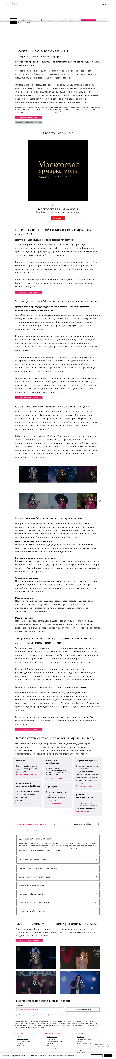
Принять (107, 1056)
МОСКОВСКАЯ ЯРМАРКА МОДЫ (58, 209)
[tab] (30, 830)
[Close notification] (113, 1043)
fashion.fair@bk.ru (13, 4)
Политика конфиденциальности (30, 1057)
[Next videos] (99, 474)
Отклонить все (96, 1056)
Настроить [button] (86, 1056)
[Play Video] (33, 474)
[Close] (114, 1056)
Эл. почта (19, 1005)
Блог (78, 1046)
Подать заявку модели (25, 775)
